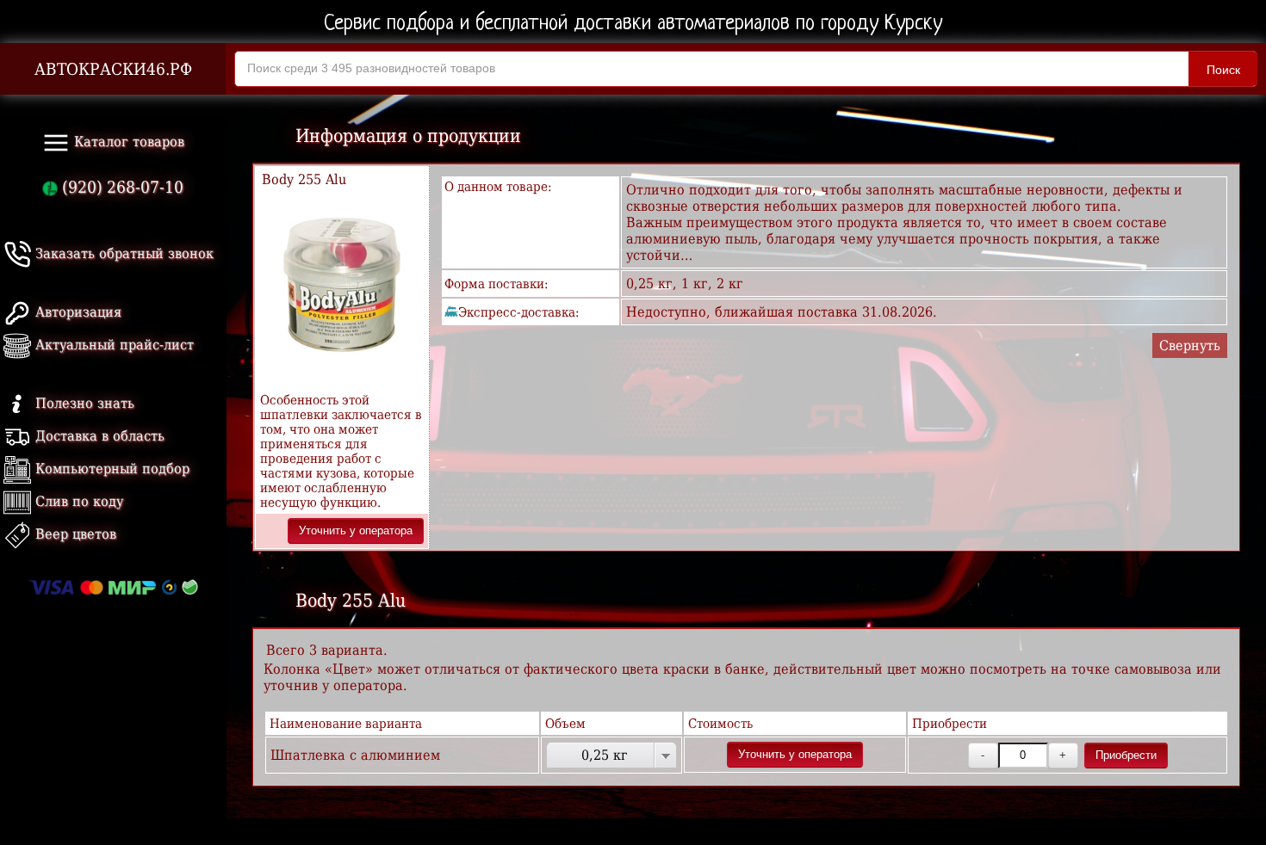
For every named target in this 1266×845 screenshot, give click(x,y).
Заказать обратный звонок (122, 253)
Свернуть (1189, 345)
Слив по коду (77, 501)
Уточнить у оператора (356, 530)
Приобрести (1126, 755)
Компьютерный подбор (110, 468)
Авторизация (76, 312)
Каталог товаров (127, 141)
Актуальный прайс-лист (112, 344)
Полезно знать (82, 403)
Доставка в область (97, 436)
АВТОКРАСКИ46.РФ (113, 69)
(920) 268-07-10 (120, 187)
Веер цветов (73, 534)
